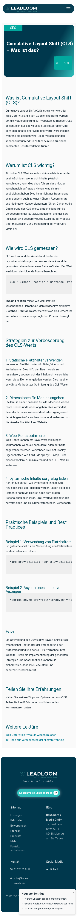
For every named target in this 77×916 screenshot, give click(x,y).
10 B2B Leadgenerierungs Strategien (43, 908)
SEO (13, 28)
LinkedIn (54, 869)
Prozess (15, 830)
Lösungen (16, 815)
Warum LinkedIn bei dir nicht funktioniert (45, 898)
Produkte (15, 836)
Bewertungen (18, 825)
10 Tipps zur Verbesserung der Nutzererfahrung (35, 740)
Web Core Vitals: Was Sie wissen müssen (31, 735)
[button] (68, 8)
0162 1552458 (22, 869)
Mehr (13, 841)
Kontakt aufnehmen (17, 848)
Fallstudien (16, 820)
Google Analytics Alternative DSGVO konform (48, 903)
